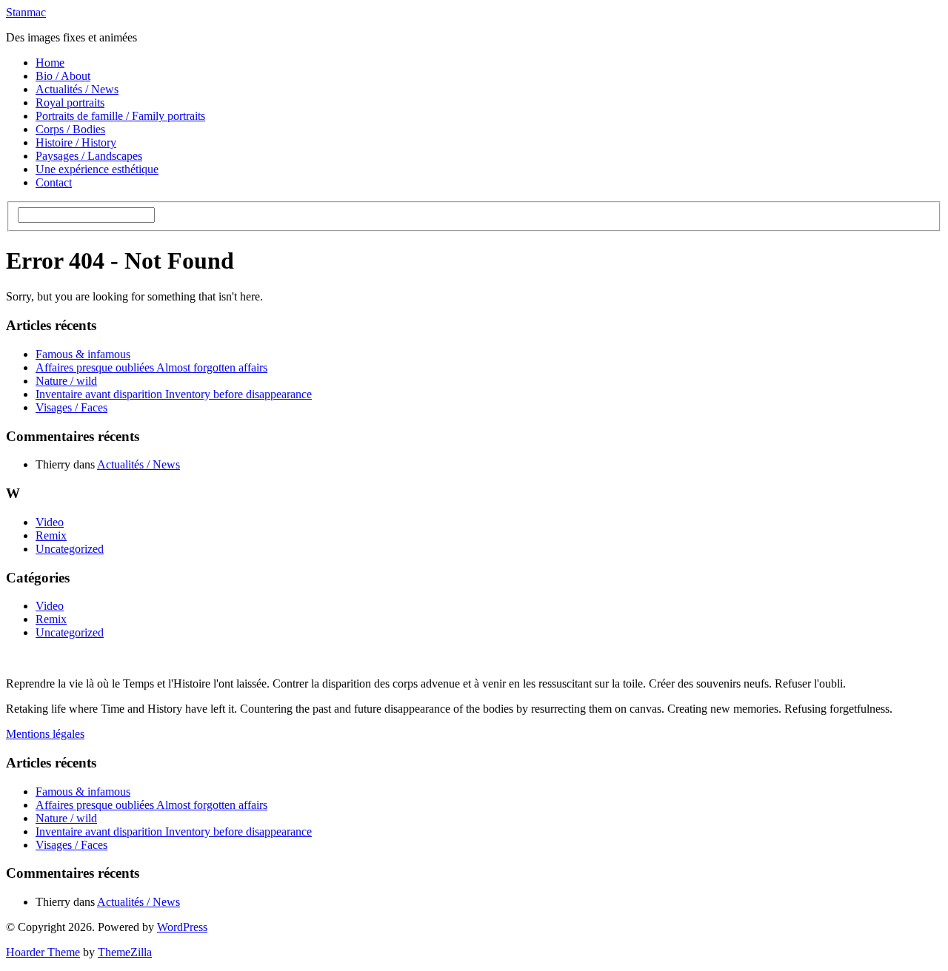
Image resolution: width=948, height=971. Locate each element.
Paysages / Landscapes (89, 155)
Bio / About (63, 76)
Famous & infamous (83, 354)
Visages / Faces (71, 407)
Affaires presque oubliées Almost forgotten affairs (151, 367)
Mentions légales (45, 734)
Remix (51, 535)
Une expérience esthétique (97, 169)
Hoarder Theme (43, 952)
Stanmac (26, 12)
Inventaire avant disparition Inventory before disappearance (174, 394)
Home (50, 62)
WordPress (182, 927)
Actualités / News (77, 89)
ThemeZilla (125, 952)
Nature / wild (66, 380)
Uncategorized (70, 548)
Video (50, 522)
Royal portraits (70, 102)
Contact (54, 182)
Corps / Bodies (70, 129)
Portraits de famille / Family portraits (120, 116)
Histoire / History (76, 142)
